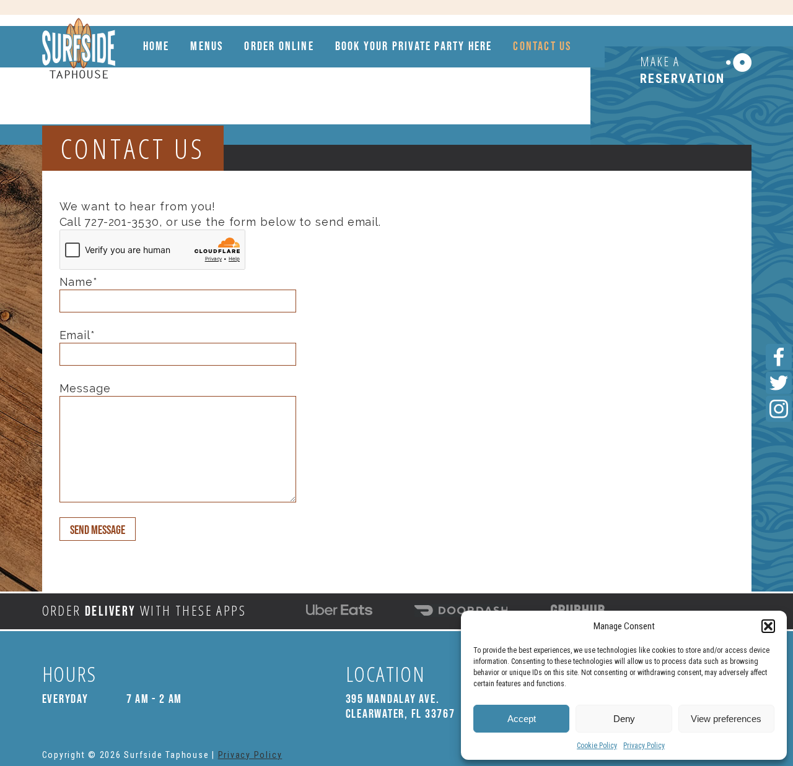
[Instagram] (779, 409)
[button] (768, 626)
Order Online (278, 46)
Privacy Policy (644, 745)
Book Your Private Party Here (414, 46)
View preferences (726, 718)
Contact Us (542, 46)
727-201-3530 (121, 221)
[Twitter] (779, 383)
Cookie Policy (597, 745)
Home (156, 46)
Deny (624, 718)
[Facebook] (779, 357)
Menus (206, 46)
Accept (521, 718)
